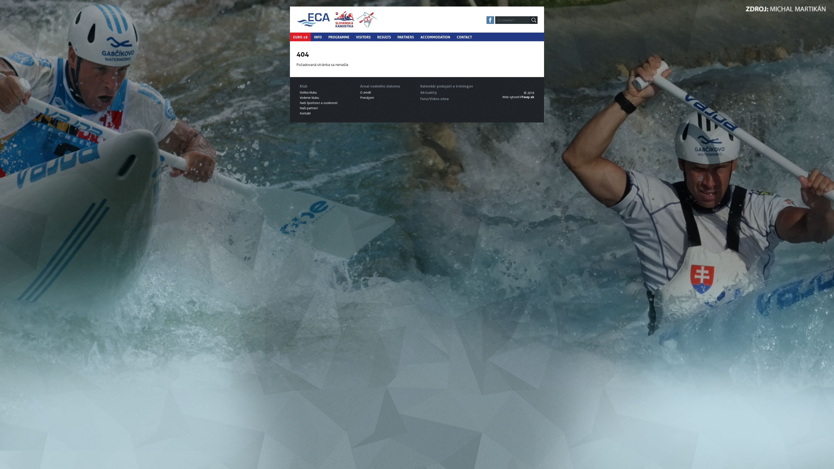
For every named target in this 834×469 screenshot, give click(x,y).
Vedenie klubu (309, 98)
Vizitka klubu (308, 92)
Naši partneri (309, 108)
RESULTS (384, 37)
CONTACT (464, 37)
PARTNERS (405, 37)
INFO (318, 37)
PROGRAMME (338, 37)
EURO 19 (300, 37)
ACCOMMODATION (435, 37)
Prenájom (367, 98)
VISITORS (363, 37)
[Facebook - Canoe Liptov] (490, 21)
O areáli (365, 92)
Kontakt (305, 113)
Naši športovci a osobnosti (319, 103)
